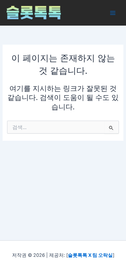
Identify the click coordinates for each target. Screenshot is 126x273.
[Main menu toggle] (113, 13)
